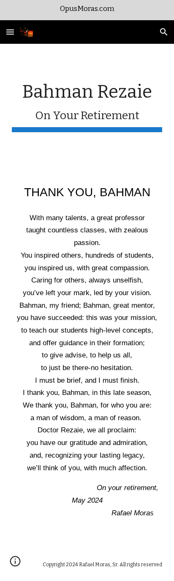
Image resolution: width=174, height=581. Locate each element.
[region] (87, 10)
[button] (10, 31)
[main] (87, 106)
